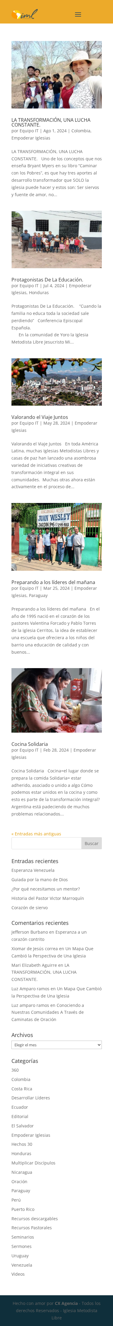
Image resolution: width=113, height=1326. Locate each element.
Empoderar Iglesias (30, 138)
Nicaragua (21, 1172)
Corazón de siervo (29, 907)
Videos (18, 1274)
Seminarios (22, 1237)
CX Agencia (66, 1303)
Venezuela (21, 1265)
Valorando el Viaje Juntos (39, 417)
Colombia (80, 131)
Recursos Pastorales (31, 1227)
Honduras (39, 292)
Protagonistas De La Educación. (47, 279)
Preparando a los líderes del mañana (53, 582)
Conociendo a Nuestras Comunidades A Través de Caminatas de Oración (47, 1012)
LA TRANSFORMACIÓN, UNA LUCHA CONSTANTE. (50, 122)
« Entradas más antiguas (36, 834)
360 (15, 1070)
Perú (16, 1200)
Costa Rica (21, 1089)
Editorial (19, 1116)
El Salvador (22, 1126)
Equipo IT (29, 131)
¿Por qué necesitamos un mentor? (45, 889)
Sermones (21, 1246)
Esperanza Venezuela (33, 870)
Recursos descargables (34, 1218)
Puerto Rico (22, 1209)
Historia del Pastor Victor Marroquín (47, 898)
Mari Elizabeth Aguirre (34, 965)
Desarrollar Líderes (30, 1098)
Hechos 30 (21, 1144)
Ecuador (19, 1107)
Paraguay (38, 595)
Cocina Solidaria (29, 744)
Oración (19, 1181)
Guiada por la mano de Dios (39, 879)
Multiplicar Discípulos (33, 1163)
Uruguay (20, 1255)
